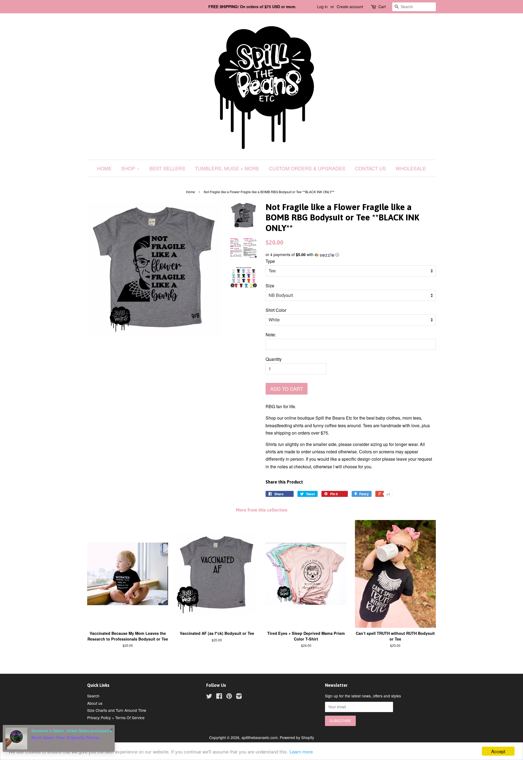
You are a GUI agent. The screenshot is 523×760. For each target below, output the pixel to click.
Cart (382, 6)
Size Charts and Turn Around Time (116, 710)
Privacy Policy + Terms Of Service (116, 717)
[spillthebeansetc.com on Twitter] (209, 697)
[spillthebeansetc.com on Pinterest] (229, 697)
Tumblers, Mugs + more (227, 168)
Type (270, 261)
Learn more (301, 751)
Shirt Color (276, 310)
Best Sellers (167, 168)
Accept (498, 751)
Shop (128, 168)
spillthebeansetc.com (260, 737)
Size (270, 285)
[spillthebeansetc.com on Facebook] (219, 697)
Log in (322, 6)
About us (94, 703)
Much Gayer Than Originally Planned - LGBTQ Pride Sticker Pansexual (68, 737)
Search (93, 696)
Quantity (274, 359)
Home (104, 168)
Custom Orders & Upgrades (307, 168)
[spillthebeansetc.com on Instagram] (239, 697)
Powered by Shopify (297, 737)
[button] (351, 254)
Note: (271, 334)
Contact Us (370, 168)
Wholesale (411, 168)
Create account (350, 6)
